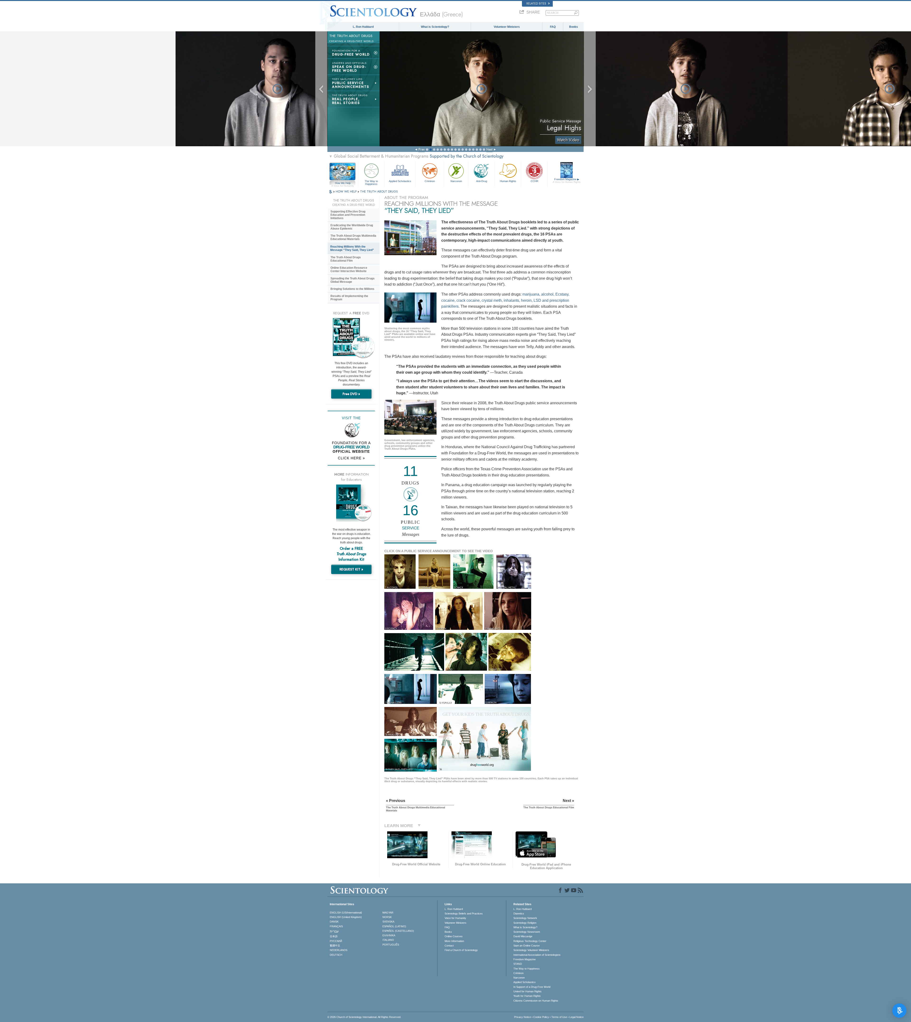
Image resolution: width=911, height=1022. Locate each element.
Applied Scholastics (400, 181)
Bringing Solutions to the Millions (352, 289)
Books (573, 26)
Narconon (456, 181)
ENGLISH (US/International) (346, 912)
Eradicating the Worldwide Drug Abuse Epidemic (351, 227)
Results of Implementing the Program (349, 297)
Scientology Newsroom (526, 931)
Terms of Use (559, 1017)
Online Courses (454, 936)
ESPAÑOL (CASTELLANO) (398, 930)
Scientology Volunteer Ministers (531, 950)
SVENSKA (388, 921)
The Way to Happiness (371, 182)
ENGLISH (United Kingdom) (346, 917)
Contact (449, 945)
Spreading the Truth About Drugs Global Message (352, 280)
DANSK (334, 921)
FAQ (553, 26)
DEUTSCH (336, 954)
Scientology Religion (524, 922)
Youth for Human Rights (527, 995)
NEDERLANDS (338, 950)
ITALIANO (388, 939)
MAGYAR (387, 912)
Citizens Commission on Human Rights (535, 1000)
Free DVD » (351, 393)
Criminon (430, 181)
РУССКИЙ (336, 941)
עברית (334, 931)
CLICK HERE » (351, 458)
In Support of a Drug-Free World (531, 986)
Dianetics (518, 913)
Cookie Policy (541, 1017)
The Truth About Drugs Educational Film (345, 259)
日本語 (334, 936)
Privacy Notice (522, 1017)
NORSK (387, 917)
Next (489, 149)
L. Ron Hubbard (363, 26)
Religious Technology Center (529, 941)
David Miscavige (522, 936)
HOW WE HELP (347, 191)
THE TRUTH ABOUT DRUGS (379, 191)
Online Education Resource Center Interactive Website (348, 269)
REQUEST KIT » (351, 569)
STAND (517, 963)
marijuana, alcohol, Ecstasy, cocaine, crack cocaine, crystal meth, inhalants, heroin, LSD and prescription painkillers (505, 300)
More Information (454, 941)
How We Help (342, 183)
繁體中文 (335, 945)
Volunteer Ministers (507, 26)
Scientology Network (525, 918)
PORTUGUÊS (390, 944)
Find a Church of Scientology (461, 950)
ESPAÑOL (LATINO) (394, 926)
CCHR (534, 181)
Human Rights (508, 181)
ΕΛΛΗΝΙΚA (388, 935)
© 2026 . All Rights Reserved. (364, 1017)
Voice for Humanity (455, 918)
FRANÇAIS (336, 926)
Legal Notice (576, 1017)
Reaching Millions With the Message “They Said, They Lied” (352, 248)
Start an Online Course (526, 945)
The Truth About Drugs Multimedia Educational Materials (353, 237)
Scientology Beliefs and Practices (464, 913)
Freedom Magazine (567, 180)
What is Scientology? (435, 26)
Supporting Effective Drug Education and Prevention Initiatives (347, 215)
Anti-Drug (481, 181)
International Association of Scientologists (537, 954)
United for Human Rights (527, 991)
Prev (421, 149)
